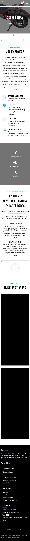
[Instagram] (9, 463)
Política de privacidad (9, 480)
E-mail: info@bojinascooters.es (11, 512)
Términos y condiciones (12, 537)
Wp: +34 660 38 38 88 (9, 515)
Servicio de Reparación (9, 500)
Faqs (4, 475)
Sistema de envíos (7, 497)
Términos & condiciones (9, 477)
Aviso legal (4, 535)
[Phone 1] (2, 463)
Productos (5, 492)
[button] (15, 268)
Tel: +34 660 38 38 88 (9, 509)
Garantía (5, 495)
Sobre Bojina (6, 483)
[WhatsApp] (4, 463)
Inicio (10, 23)
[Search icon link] (19, 3)
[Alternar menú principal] (27, 3)
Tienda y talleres (7, 472)
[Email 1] (7, 463)
